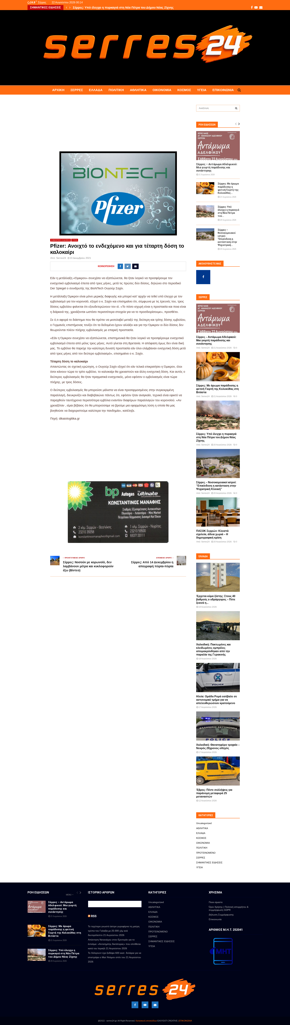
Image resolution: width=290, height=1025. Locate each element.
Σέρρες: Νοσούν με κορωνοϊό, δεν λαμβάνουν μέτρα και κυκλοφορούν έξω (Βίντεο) (88, 566)
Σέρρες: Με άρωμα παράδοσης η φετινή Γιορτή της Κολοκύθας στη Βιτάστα (217, 389)
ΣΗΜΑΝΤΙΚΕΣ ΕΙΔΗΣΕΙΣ (60, 240)
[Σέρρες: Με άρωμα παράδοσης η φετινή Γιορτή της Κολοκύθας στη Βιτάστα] (205, 188)
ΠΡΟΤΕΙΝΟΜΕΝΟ (205, 852)
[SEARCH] (236, 108)
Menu (68, 895)
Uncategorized (204, 823)
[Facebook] (135, 1004)
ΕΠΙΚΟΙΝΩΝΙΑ (185, 1021)
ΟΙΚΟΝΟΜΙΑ (162, 90)
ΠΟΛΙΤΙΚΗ (116, 90)
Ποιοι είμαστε (216, 902)
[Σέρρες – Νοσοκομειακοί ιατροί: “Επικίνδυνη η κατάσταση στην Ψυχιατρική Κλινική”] (205, 234)
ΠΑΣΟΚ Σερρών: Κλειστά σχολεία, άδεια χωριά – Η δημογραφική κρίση (212, 534)
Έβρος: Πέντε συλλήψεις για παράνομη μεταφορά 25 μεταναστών (214, 793)
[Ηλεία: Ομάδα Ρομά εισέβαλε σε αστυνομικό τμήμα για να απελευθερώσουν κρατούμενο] (218, 677)
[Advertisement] (118, 126)
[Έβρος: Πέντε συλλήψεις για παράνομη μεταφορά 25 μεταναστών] (218, 771)
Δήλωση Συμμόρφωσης (221, 914)
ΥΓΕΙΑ (201, 90)
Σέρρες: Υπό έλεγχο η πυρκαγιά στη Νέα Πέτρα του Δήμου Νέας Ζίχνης (123, 7)
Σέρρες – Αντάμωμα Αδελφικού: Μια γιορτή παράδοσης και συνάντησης (216, 167)
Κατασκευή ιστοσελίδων (146, 1021)
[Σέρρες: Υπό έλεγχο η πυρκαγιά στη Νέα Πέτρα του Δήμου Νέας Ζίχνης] (205, 211)
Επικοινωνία (223, 90)
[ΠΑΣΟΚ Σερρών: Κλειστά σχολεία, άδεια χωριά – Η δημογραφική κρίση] (218, 511)
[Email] (155, 1004)
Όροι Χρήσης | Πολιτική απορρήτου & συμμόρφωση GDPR (228, 908)
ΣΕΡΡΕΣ (76, 90)
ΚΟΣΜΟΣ (184, 90)
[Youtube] (145, 1004)
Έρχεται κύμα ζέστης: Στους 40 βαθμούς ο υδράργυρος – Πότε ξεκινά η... (215, 599)
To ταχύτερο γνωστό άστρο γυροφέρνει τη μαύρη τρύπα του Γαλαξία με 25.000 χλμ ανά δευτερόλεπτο (113, 930)
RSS (93, 916)
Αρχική (58, 90)
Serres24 (61, 258)
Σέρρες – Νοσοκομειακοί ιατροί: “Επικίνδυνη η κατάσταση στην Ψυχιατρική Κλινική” (216, 485)
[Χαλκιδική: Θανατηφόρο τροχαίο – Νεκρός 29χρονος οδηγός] (218, 726)
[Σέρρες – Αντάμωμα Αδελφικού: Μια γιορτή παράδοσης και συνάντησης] (218, 145)
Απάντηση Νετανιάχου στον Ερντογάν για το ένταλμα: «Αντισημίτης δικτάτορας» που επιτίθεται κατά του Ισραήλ (114, 944)
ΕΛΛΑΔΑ (96, 90)
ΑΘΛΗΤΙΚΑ (138, 90)
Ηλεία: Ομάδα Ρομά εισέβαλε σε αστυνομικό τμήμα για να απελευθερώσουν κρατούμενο (216, 700)
